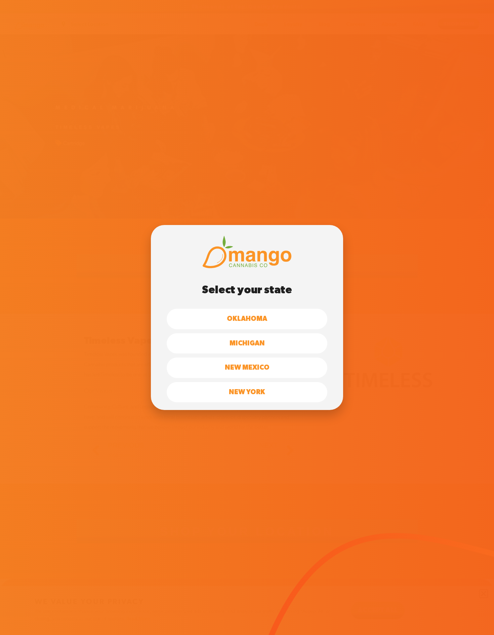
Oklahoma (247, 318)
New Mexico (247, 367)
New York (247, 392)
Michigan (247, 343)
